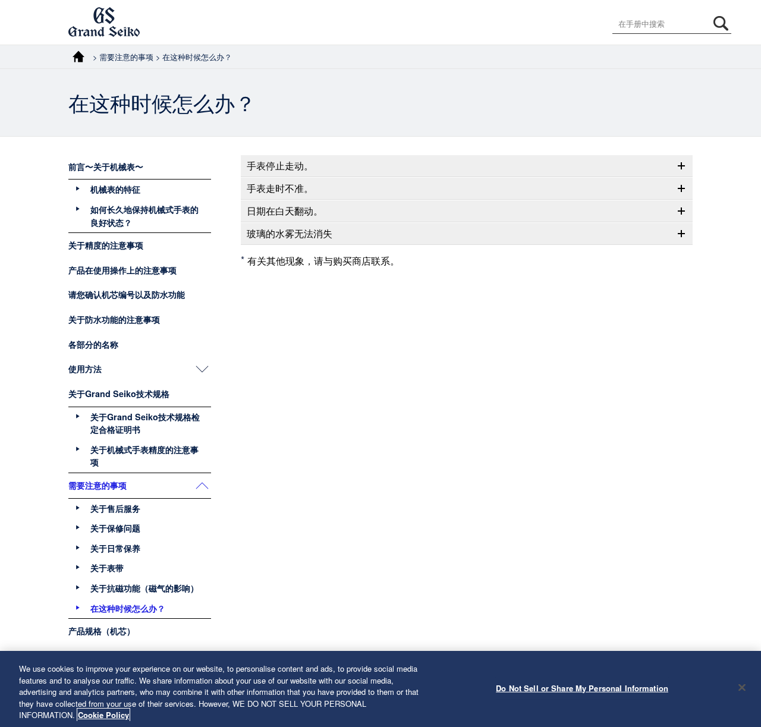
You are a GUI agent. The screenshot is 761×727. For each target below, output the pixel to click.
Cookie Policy (103, 714)
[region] (380, 689)
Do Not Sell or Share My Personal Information (582, 688)
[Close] (742, 688)
